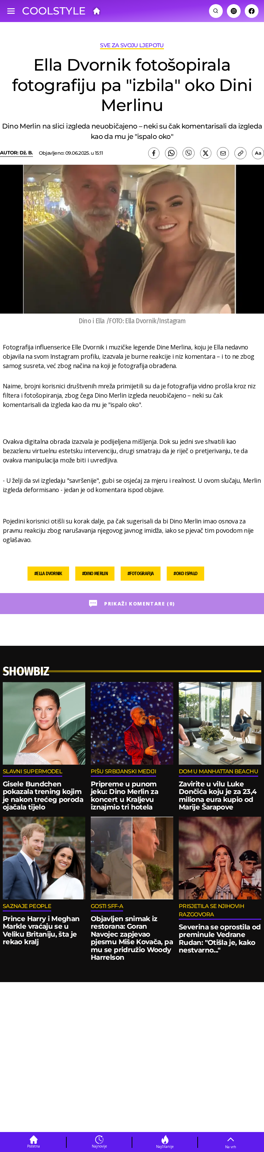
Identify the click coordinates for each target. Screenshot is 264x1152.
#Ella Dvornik (48, 574)
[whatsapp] (171, 153)
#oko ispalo (185, 574)
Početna (33, 1146)
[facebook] (154, 153)
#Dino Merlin (95, 574)
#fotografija (141, 574)
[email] (223, 153)
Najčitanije (165, 1146)
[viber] (189, 153)
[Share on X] (205, 153)
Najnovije (99, 1146)
